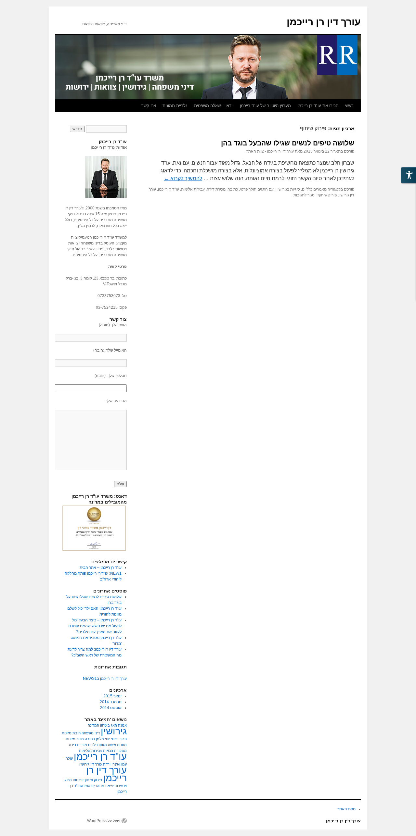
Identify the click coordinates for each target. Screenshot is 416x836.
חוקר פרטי (248, 189)
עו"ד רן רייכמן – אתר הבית (101, 567)
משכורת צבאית (115, 751)
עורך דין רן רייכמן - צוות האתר (270, 151)
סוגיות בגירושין (288, 189)
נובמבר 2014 (111, 702)
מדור (80, 739)
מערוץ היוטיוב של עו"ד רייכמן (265, 105)
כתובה (233, 189)
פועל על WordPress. (103, 820)
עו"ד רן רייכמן (168, 189)
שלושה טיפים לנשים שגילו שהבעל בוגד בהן (287, 143)
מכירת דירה (216, 189)
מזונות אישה (117, 745)
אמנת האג (119, 725)
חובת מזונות (71, 733)
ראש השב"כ (83, 786)
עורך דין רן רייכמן (324, 22)
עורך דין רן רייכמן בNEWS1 (105, 678)
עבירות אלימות (193, 189)
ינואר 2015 (112, 696)
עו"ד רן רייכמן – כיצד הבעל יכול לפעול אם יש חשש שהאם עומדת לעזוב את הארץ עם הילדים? (95, 626)
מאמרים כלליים (314, 189)
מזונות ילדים (97, 745)
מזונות (70, 739)
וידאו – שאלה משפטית (213, 105)
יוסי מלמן (103, 739)
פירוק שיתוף (327, 195)
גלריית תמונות (175, 105)
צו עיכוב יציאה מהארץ (110, 786)
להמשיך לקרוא (183, 178)
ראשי (349, 105)
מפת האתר (346, 809)
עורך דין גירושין (90, 764)
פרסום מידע (73, 780)
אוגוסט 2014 (111, 707)
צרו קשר (148, 105)
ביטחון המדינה (99, 725)
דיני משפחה (91, 733)
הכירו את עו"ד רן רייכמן (317, 105)
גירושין (114, 731)
